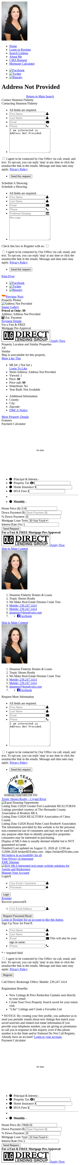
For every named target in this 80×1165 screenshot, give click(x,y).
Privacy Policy (18, 169)
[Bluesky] (16, 77)
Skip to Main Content (15, 548)
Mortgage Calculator (22, 63)
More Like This (11, 358)
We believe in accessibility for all (22, 855)
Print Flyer (8, 276)
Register (7, 898)
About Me (15, 56)
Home (13, 46)
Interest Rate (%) (12, 524)
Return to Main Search (40, 96)
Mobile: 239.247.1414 (23, 605)
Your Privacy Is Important (17, 858)
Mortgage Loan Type (15, 1137)
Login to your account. (48, 1037)
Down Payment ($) (13, 512)
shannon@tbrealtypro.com (25, 612)
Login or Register (20, 49)
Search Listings (18, 53)
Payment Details (12, 321)
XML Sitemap (10, 862)
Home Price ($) (11, 508)
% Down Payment (13, 516)
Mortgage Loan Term (15, 520)
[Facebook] (16, 70)
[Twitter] (15, 73)
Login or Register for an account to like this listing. (33, 919)
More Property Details (15, 416)
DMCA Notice (18, 410)
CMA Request (18, 60)
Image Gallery (10, 307)
